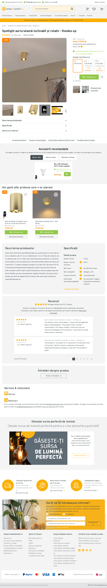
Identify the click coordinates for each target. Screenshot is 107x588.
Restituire (32, 548)
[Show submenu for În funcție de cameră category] (68, 15)
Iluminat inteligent (45, 15)
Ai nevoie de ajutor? (19, 140)
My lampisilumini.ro (35, 538)
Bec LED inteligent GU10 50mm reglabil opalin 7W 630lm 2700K (62, 165)
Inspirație (57, 541)
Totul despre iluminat (61, 546)
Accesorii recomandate (37, 140)
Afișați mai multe (71, 289)
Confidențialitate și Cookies (13, 548)
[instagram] (83, 550)
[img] (34, 70)
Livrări (31, 543)
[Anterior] (4, 70)
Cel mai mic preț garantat (13, 541)
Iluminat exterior (20, 15)
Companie (82, 15)
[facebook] (79, 550)
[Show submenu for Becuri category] (76, 15)
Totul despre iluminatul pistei (64, 558)
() (16, 35)
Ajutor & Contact (100, 2)
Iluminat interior (7, 15)
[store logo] (12, 9)
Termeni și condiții (10, 543)
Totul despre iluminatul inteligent (65, 561)
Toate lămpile (58, 538)
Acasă (4, 25)
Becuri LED (36, 157)
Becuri (73, 15)
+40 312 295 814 (49, 407)
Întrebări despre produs (86, 140)
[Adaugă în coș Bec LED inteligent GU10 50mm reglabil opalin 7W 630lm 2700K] (67, 174)
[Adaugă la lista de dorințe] (102, 76)
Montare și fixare (68, 157)
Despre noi (7, 538)
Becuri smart (51, 157)
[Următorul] (64, 70)
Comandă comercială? (36, 556)
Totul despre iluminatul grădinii (64, 548)
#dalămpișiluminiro (10, 551)
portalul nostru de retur (55, 404)
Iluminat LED (33, 15)
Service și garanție (35, 546)
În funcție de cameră (61, 15)
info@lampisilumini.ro (24, 407)
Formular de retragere (36, 551)
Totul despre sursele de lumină (64, 556)
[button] (53, 20)
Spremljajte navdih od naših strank (61, 140)
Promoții (89, 15)
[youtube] (90, 550)
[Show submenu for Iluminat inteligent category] (52, 15)
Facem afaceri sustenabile (13, 546)
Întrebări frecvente (35, 553)
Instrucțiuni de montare (62, 543)
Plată (30, 541)
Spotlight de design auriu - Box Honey (46, 222)
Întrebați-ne (8, 553)
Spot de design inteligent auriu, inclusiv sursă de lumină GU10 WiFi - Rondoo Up (16, 223)
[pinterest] (87, 550)
